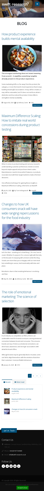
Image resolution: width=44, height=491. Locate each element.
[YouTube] (15, 466)
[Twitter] (7, 466)
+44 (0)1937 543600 (15, 451)
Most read (20, 382)
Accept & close (22, 488)
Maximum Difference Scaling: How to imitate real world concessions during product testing (21, 122)
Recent (7, 382)
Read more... (37, 105)
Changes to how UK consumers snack (24, 409)
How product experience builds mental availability (18, 36)
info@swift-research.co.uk (17, 455)
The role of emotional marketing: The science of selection (19, 296)
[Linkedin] (11, 466)
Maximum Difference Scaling (21, 399)
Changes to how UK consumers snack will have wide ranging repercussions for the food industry (20, 211)
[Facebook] (3, 466)
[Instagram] (18, 466)
